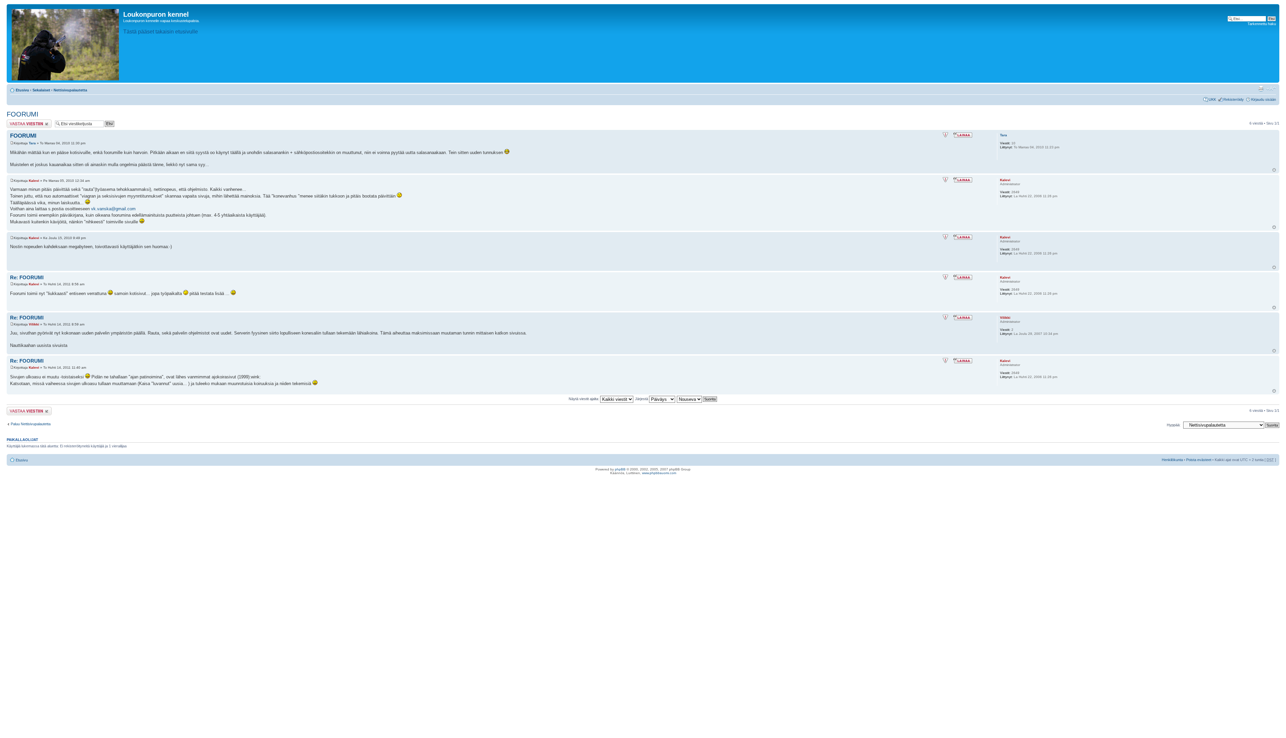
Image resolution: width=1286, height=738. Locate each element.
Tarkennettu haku (1261, 24)
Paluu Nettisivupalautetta (31, 424)
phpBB (620, 469)
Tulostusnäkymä (1261, 89)
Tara (32, 143)
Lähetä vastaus (19, 122)
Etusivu (22, 90)
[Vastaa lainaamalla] (962, 135)
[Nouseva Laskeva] (697, 399)
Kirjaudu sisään (1263, 99)
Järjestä (642, 399)
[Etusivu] (65, 43)
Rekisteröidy (1233, 99)
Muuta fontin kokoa (1271, 89)
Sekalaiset (41, 90)
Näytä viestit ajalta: (584, 399)
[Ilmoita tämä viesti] (945, 135)
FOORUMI (23, 114)
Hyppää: (1174, 425)
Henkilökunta (1172, 460)
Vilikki (34, 324)
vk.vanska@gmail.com (113, 208)
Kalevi (34, 180)
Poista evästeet (1198, 460)
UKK (1212, 99)
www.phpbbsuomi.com (659, 473)
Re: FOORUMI (27, 277)
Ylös (1274, 170)
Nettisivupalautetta (70, 90)
